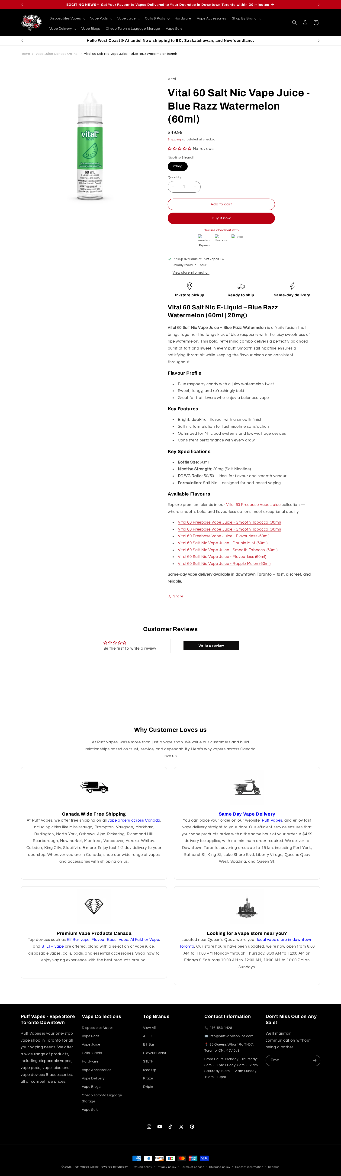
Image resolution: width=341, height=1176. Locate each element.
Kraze (148, 1078)
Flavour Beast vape (110, 940)
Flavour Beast (154, 1053)
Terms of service (193, 1167)
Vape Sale (90, 1109)
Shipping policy (219, 1167)
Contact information (249, 1167)
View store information (191, 272)
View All (149, 1028)
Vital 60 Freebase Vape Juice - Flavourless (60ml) (224, 536)
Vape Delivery (93, 1078)
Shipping (174, 139)
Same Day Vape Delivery (247, 814)
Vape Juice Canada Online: (57, 53)
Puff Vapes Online (86, 1167)
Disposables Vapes (97, 1028)
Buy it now (221, 218)
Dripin (148, 1087)
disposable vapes (55, 1061)
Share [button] (178, 596)
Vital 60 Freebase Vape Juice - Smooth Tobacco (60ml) (229, 529)
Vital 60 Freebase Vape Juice (253, 505)
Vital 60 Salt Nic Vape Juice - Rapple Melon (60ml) (224, 564)
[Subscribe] (314, 1060)
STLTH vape (53, 946)
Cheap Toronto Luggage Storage (102, 1098)
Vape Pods (91, 1036)
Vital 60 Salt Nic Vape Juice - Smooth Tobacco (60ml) (228, 550)
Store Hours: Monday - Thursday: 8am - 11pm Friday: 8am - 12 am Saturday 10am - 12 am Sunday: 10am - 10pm (231, 1068)
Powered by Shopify (114, 1167)
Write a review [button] (211, 646)
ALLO (147, 1036)
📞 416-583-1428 (218, 1028)
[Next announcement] (319, 4)
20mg (178, 166)
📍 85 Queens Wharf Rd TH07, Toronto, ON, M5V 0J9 (229, 1047)
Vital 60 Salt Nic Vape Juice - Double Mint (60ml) (223, 543)
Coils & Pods (92, 1053)
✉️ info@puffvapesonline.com (228, 1036)
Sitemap (274, 1167)
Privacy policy (166, 1167)
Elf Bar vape (78, 940)
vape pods (30, 1068)
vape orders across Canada (134, 820)
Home (25, 53)
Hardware (90, 1061)
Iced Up (149, 1070)
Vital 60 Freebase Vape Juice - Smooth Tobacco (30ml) (229, 523)
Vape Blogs (91, 1087)
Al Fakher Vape (144, 940)
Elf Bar (148, 1044)
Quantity (174, 177)
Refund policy (142, 1167)
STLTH (148, 1061)
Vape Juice (91, 1044)
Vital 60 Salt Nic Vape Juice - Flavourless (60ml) (222, 557)
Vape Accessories (96, 1070)
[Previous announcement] (22, 4)
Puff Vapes (272, 820)
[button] (66, 19)
